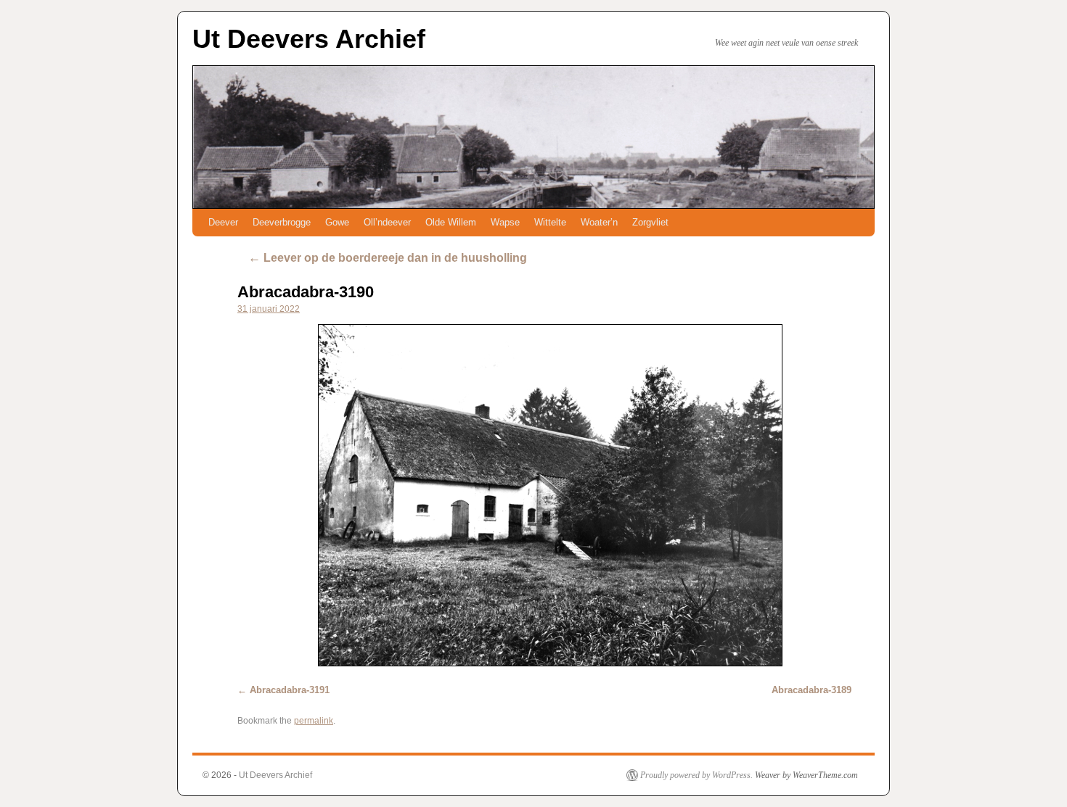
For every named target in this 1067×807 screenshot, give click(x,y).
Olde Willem (450, 222)
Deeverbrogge (282, 222)
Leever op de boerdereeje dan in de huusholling (387, 258)
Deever (223, 222)
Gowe (337, 222)
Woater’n (599, 222)
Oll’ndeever (387, 222)
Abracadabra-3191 (290, 689)
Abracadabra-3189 (811, 689)
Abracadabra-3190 (305, 292)
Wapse (505, 222)
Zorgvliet (650, 222)
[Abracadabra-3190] (549, 495)
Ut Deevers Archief (308, 39)
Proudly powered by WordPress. (696, 775)
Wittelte (550, 222)
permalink (313, 721)
